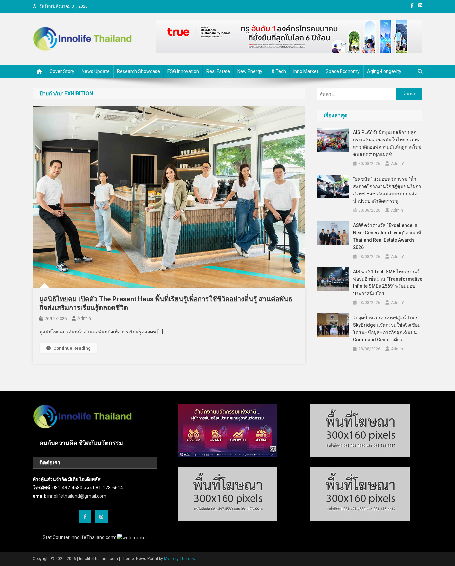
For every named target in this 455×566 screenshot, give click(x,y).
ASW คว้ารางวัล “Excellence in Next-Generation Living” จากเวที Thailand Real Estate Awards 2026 (387, 236)
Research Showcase (138, 71)
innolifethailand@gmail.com (76, 496)
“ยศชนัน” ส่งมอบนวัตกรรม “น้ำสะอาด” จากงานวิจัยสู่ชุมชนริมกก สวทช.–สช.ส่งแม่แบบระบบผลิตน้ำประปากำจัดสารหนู (387, 190)
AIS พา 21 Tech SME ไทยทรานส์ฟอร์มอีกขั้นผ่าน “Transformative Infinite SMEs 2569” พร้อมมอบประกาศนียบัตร (387, 282)
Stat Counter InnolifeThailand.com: (80, 537)
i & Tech (278, 71)
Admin (84, 318)
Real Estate (218, 71)
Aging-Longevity (384, 71)
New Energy (249, 71)
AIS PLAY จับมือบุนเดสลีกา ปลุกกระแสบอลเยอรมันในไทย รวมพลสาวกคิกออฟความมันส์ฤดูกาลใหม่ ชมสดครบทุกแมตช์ (387, 143)
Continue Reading (72, 348)
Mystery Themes (179, 558)
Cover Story (62, 71)
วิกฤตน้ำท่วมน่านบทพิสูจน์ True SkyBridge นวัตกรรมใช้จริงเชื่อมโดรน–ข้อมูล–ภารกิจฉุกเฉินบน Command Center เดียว (387, 328)
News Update (96, 71)
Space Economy (343, 71)
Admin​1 (398, 163)
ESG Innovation (183, 71)
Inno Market (305, 71)
